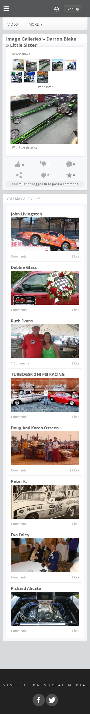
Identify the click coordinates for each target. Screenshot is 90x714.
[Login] (56, 8)
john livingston (26, 214)
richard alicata (26, 588)
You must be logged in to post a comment (45, 184)
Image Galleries (23, 39)
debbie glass (24, 267)
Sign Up (72, 9)
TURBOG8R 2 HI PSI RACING (38, 374)
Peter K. (19, 481)
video (13, 24)
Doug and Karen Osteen (35, 428)
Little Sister (23, 45)
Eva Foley (20, 535)
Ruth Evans (22, 321)
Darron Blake (61, 39)
